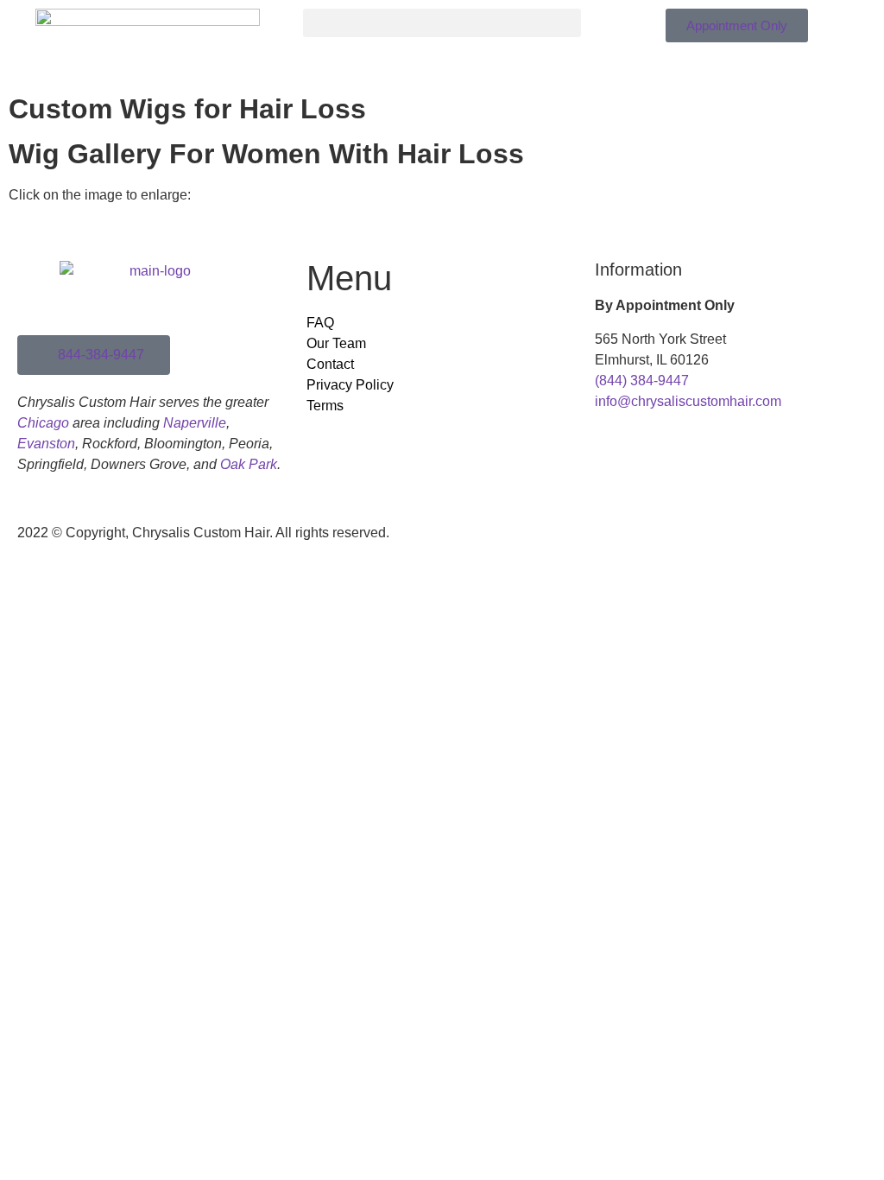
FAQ (320, 322)
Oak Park (248, 464)
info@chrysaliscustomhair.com (688, 401)
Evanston (46, 443)
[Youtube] (518, 544)
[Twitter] (472, 544)
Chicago (43, 423)
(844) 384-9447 (642, 380)
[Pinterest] (565, 544)
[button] (441, 23)
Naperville (194, 423)
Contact (330, 364)
